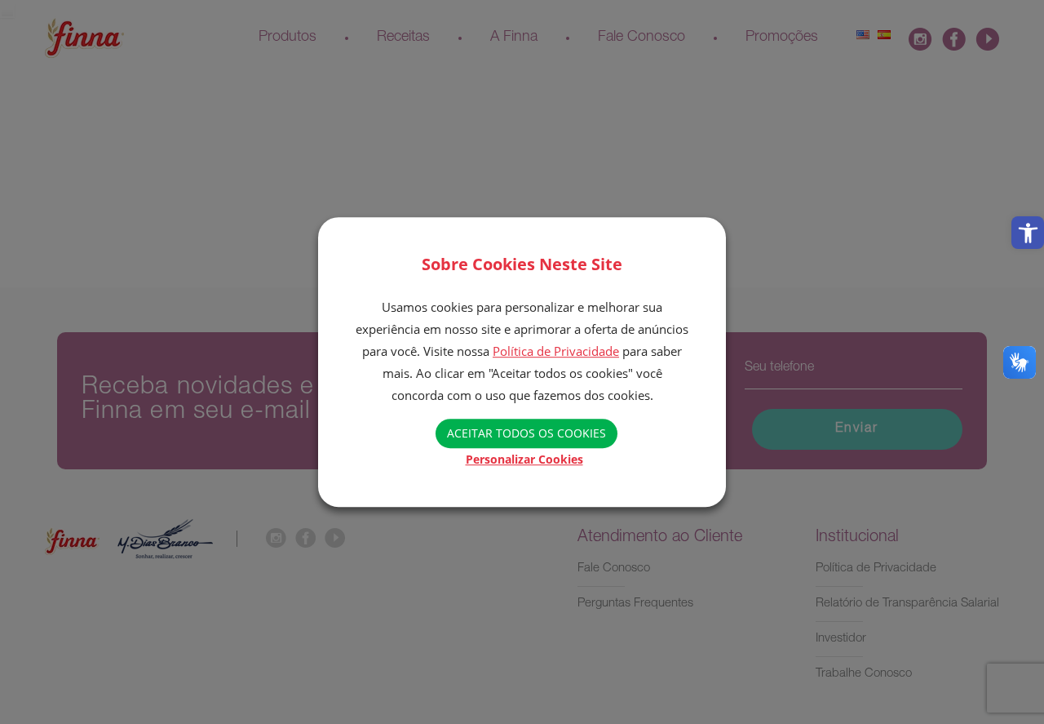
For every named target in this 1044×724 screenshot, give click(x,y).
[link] (1027, 232)
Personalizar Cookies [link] (524, 459)
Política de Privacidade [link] (556, 351)
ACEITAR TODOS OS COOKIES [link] (526, 433)
